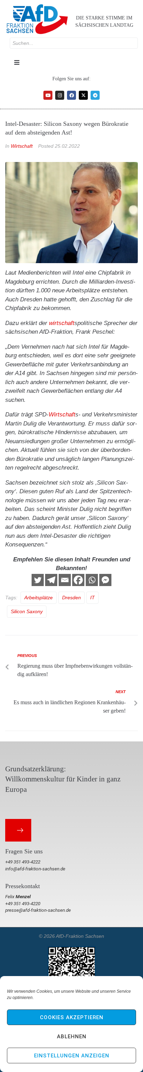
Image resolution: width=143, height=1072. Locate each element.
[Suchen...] (74, 43)
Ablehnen (71, 1036)
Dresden (71, 597)
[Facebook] (71, 95)
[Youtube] (47, 95)
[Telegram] (95, 95)
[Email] (65, 580)
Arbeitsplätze (38, 597)
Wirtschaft (22, 146)
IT (92, 597)
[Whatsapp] (92, 580)
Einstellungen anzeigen (71, 1056)
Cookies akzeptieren (71, 1017)
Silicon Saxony (27, 611)
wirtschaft (61, 323)
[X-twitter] (83, 95)
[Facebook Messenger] (105, 580)
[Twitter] (38, 580)
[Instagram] (59, 95)
